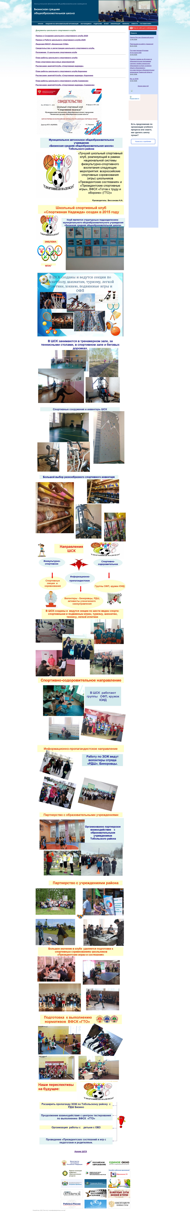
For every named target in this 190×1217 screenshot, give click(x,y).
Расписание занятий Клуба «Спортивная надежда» (60, 66)
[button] (101, 11)
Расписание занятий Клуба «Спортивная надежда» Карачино (64, 75)
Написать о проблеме (143, 141)
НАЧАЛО (40, 24)
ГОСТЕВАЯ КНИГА (145, 24)
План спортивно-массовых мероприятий (55, 62)
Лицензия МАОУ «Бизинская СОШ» (52, 44)
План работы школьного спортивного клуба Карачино (61, 71)
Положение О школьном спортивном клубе (56, 52)
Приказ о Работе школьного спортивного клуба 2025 (61, 40)
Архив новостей (143, 86)
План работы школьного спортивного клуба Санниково (62, 81)
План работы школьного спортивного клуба (56, 58)
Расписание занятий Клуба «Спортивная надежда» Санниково (65, 85)
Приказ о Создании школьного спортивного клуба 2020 (62, 36)
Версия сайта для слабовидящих (144, 28)
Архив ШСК (80, 1151)
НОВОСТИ (134, 24)
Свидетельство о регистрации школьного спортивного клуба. (65, 48)
